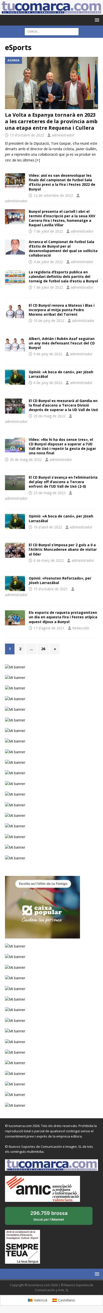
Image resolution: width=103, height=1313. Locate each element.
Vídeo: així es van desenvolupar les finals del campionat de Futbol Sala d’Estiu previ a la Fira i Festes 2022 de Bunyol (62, 182)
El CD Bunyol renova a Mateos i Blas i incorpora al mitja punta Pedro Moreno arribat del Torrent (61, 310)
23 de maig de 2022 (50, 492)
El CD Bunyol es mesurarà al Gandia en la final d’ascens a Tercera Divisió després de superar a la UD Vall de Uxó (63, 405)
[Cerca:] (51, 31)
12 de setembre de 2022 (53, 195)
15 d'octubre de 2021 (51, 589)
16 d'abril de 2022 (48, 527)
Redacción (80, 628)
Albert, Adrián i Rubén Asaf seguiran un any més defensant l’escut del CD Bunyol (62, 343)
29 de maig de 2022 (50, 416)
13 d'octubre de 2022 (27, 135)
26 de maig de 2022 (26, 459)
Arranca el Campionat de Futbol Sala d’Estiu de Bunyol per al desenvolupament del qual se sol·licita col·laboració (63, 248)
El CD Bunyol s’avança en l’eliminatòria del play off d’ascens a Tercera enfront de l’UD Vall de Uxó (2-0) (63, 482)
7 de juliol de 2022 (48, 231)
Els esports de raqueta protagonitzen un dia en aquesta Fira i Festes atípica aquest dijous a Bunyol (63, 617)
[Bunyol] (15, 310)
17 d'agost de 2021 (49, 628)
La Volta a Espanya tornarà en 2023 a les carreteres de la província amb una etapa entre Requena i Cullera (51, 121)
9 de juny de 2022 (48, 353)
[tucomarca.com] (51, 11)
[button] (96, 20)
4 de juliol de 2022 (48, 261)
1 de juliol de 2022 (48, 287)
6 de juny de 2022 (48, 382)
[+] (38, 160)
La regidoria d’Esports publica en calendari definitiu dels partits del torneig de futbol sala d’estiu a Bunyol (63, 276)
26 (43, 648)
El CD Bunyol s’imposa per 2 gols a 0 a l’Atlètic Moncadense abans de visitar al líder (63, 549)
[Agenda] (15, 277)
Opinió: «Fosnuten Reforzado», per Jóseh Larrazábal (60, 580)
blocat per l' (54, 1217)
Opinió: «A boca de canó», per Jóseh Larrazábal (61, 374)
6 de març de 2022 (49, 560)
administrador (63, 135)
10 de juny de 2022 (49, 320)
